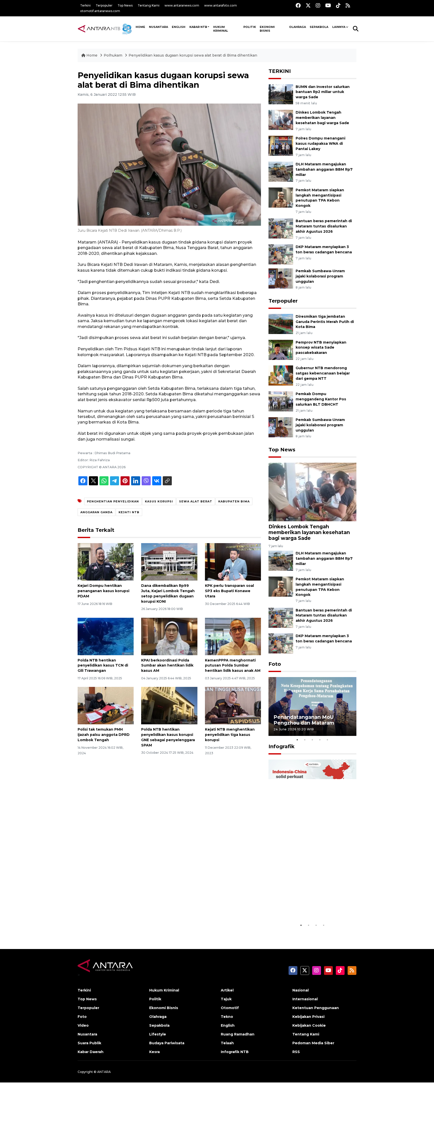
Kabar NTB (198, 27)
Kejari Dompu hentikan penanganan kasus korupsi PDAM (103, 590)
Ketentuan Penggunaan (315, 1008)
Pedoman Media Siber (313, 1043)
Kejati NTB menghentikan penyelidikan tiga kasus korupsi (230, 734)
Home (91, 55)
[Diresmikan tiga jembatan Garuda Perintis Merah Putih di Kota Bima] (280, 323)
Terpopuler (104, 5)
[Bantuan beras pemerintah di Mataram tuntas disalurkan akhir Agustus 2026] (280, 228)
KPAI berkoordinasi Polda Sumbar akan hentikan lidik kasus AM (167, 665)
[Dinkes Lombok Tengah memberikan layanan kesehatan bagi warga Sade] (280, 119)
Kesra (154, 1052)
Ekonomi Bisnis (267, 28)
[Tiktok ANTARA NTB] (338, 5)
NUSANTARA (158, 27)
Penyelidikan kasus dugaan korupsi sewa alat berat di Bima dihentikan (193, 55)
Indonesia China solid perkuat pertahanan (311, 908)
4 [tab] (319, 739)
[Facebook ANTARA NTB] (298, 5)
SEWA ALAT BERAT (195, 501)
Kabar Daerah (90, 1052)
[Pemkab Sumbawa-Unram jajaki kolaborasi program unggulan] (280, 278)
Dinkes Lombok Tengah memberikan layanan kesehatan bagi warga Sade (322, 117)
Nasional (300, 990)
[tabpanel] (312, 706)
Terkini (85, 5)
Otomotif (230, 1008)
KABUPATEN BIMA (234, 501)
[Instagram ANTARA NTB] (318, 5)
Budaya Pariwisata (166, 1043)
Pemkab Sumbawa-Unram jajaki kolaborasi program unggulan (320, 276)
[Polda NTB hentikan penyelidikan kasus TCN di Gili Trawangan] (106, 636)
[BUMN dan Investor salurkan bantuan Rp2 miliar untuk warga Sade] (280, 93)
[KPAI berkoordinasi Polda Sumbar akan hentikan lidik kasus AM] (169, 636)
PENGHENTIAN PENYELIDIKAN (113, 501)
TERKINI (279, 71)
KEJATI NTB (129, 512)
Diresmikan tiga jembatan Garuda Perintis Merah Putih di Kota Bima (325, 321)
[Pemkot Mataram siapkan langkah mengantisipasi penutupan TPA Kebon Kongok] (280, 197)
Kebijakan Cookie (309, 1025)
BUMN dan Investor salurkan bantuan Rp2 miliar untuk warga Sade (323, 92)
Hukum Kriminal (220, 28)
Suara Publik (89, 1043)
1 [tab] (297, 739)
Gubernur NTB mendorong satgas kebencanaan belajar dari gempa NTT (323, 373)
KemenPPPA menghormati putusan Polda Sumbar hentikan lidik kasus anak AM (232, 665)
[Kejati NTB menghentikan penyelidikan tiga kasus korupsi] (233, 705)
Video (83, 1025)
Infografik (281, 746)
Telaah (227, 1043)
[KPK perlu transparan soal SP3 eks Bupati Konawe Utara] (233, 561)
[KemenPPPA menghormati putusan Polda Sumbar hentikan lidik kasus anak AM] (233, 636)
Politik (249, 27)
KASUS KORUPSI (159, 501)
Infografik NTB (235, 1052)
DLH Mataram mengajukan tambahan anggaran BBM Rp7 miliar (324, 169)
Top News (125, 5)
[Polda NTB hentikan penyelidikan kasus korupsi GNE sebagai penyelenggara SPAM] (169, 705)
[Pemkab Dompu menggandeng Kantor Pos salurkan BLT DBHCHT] (280, 401)
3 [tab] (312, 739)
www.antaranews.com (182, 5)
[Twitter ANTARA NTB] (308, 5)
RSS (296, 1052)
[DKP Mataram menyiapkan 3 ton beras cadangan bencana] (280, 254)
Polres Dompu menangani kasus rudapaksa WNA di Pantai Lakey (320, 143)
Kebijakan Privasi (308, 1016)
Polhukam (113, 55)
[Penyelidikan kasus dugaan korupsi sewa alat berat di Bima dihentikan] (312, 491)
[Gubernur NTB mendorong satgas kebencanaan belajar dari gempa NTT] (280, 375)
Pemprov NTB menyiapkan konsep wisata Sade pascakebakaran (321, 347)
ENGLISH (178, 27)
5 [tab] (327, 739)
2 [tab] (304, 739)
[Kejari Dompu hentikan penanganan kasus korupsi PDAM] (106, 561)
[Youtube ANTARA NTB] (328, 5)
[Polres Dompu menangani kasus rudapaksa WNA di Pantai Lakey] (280, 145)
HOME (140, 27)
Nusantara (87, 1034)
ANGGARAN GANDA (96, 512)
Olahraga (297, 27)
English (228, 1025)
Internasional (305, 999)
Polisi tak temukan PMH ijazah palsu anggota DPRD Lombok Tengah (104, 734)
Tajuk (226, 999)
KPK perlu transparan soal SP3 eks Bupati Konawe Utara (229, 590)
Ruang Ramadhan (237, 1034)
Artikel (227, 990)
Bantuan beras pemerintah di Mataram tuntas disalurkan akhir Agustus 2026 (324, 226)
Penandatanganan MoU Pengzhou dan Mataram (304, 720)
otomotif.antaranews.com (100, 11)
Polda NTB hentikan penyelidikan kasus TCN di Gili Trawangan (103, 665)
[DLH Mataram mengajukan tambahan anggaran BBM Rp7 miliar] (280, 171)
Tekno (227, 1016)
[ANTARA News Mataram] (106, 28)
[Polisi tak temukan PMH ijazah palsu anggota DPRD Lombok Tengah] (106, 705)
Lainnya (338, 27)
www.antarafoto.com (220, 5)
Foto (274, 664)
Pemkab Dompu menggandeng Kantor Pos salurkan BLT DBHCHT (321, 399)
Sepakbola (319, 27)
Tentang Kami (148, 5)
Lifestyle (157, 1034)
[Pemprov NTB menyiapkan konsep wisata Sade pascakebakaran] (280, 349)
